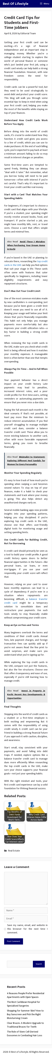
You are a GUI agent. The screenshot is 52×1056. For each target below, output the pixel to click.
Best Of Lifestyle (15, 4)
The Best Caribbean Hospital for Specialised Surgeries (23, 1004)
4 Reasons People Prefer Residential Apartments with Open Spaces (25, 995)
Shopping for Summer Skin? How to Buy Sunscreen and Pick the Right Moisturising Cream (25, 1014)
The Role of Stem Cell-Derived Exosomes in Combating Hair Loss (24, 1034)
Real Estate (14, 851)
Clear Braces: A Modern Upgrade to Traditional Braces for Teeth (25, 1025)
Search (39, 964)
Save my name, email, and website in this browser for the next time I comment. (27, 929)
